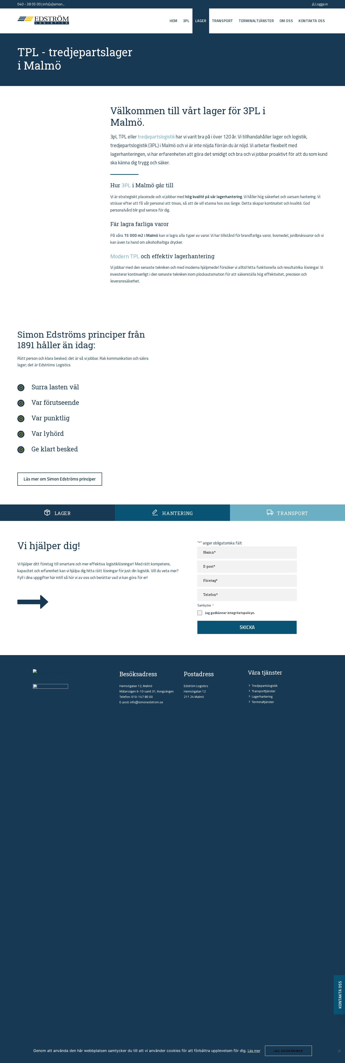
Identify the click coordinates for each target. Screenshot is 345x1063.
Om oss (286, 20)
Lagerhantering (262, 696)
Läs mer (254, 1050)
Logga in (321, 4)
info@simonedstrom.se (146, 702)
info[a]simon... (54, 4)
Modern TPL (124, 256)
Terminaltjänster (256, 20)
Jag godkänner (288, 1050)
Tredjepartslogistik (264, 685)
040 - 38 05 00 (29, 4)
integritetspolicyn (240, 612)
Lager (200, 20)
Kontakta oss (312, 20)
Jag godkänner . (230, 612)
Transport (222, 20)
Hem (173, 20)
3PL (186, 20)
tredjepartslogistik (156, 136)
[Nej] (339, 1050)
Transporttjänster (264, 691)
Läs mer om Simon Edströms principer (60, 479)
